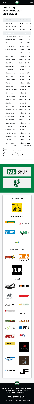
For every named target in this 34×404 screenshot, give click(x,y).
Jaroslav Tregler (11, 130)
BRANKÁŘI (9, 20)
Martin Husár (10, 106)
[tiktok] (23, 396)
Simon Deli (9, 126)
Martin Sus (9, 76)
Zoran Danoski (10, 123)
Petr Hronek (10, 86)
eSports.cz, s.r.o (26, 400)
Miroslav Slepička (11, 109)
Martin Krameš (10, 143)
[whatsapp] (25, 396)
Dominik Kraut (10, 99)
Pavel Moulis (10, 66)
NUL (27, 20)
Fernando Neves (11, 73)
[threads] (20, 396)
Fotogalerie (10, 390)
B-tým (17, 388)
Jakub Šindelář (10, 96)
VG (30, 20)
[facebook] (9, 396)
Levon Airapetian (11, 89)
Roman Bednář (10, 39)
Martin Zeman (10, 43)
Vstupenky (21, 392)
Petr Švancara (10, 59)
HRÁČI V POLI (10, 33)
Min (24, 20)
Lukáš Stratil (10, 120)
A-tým (10, 388)
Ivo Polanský (10, 93)
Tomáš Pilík (9, 83)
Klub (4, 388)
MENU (4, 2)
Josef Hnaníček (11, 49)
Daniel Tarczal (10, 113)
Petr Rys (8, 103)
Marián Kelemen (11, 26)
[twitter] (11, 396)
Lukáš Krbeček (10, 30)
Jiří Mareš (9, 140)
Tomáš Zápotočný (11, 46)
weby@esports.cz (19, 155)
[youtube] (14, 396)
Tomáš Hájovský (11, 79)
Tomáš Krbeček (11, 133)
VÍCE (30, 2)
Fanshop (12, 392)
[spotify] (18, 396)
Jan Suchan (9, 53)
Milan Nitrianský (11, 136)
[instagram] (16, 396)
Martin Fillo (9, 56)
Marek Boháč (10, 23)
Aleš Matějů (9, 69)
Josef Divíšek (10, 116)
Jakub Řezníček (11, 36)
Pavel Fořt (9, 63)
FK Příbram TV (23, 390)
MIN (29, 33)
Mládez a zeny (26, 388)
